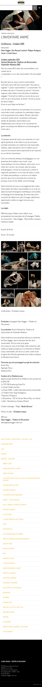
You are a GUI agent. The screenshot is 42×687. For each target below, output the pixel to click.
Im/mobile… (6, 597)
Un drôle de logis (8, 558)
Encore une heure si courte (12, 469)
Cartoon (5, 617)
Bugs (4, 554)
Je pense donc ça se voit (11, 485)
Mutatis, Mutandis (8, 549)
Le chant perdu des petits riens (13, 519)
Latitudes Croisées (9, 510)
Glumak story (7, 602)
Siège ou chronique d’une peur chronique (16, 539)
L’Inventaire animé (7, 444)
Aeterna (3, 454)
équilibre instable (9, 612)
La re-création (7, 632)
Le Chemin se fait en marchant (12, 495)
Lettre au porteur (9, 563)
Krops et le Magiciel (9, 573)
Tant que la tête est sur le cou (13, 607)
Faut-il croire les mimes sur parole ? (15, 505)
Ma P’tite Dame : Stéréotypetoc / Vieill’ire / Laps (16, 439)
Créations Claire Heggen (7, 33)
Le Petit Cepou (7, 514)
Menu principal (39, 7)
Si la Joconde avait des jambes (13, 534)
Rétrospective (7, 529)
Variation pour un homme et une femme (15, 627)
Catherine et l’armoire (10, 583)
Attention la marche (9, 578)
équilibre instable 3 (9, 490)
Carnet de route (8, 473)
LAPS (2, 449)
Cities (5, 524)
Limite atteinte (7, 544)
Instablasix (6, 593)
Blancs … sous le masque (11, 500)
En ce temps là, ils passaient (12, 588)
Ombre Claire (7, 464)
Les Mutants (7, 622)
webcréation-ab (37, 684)
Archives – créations (8, 459)
